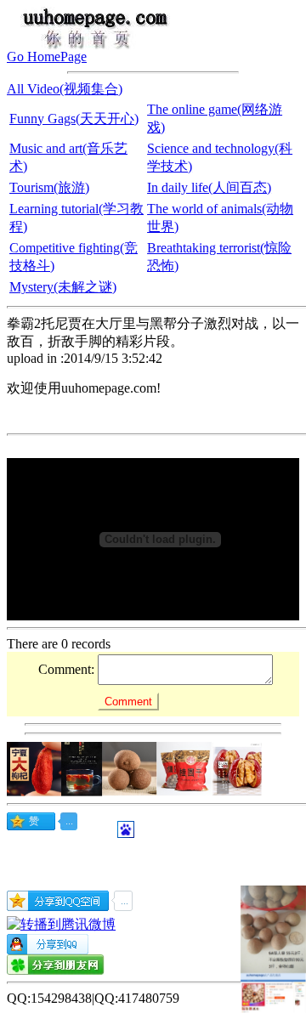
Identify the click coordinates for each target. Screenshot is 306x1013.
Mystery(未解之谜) (62, 287)
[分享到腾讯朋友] (56, 970)
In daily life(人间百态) (209, 187)
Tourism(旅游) (49, 187)
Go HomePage (47, 56)
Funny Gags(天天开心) (74, 118)
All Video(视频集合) (64, 89)
